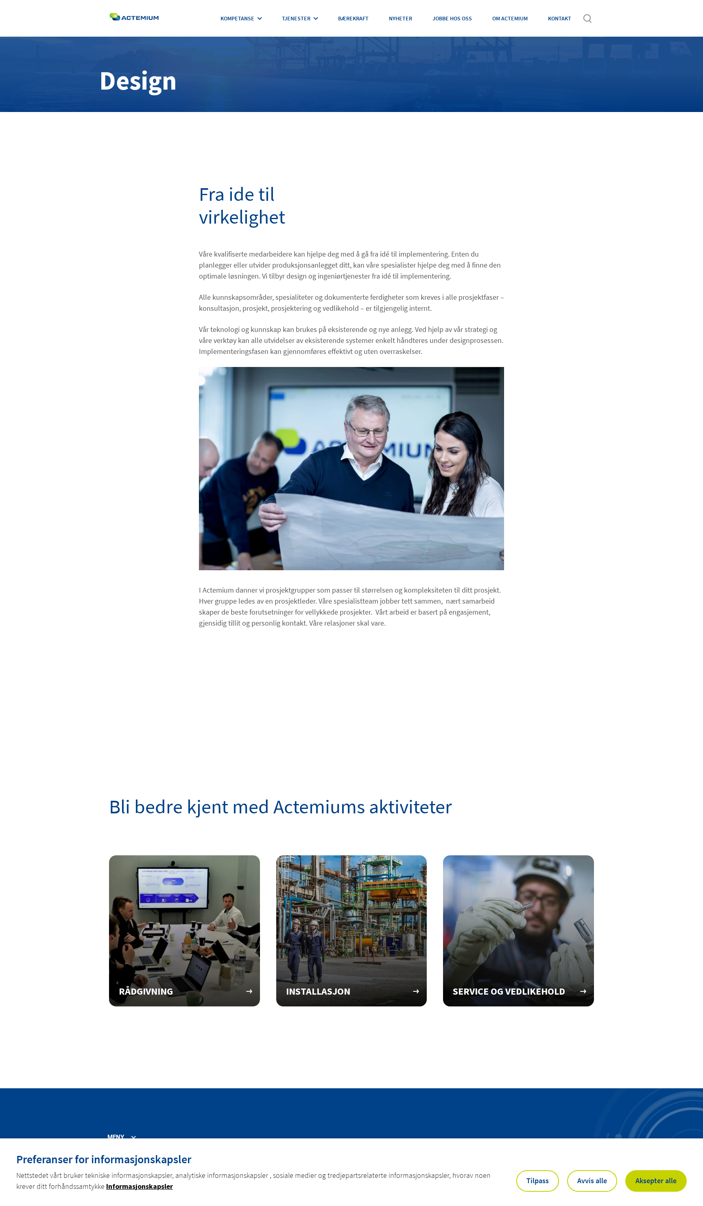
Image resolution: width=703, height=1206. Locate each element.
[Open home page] (134, 18)
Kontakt (559, 18)
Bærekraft (353, 18)
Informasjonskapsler (139, 1186)
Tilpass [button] (537, 1180)
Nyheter (400, 18)
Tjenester (296, 18)
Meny (115, 1137)
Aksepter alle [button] (656, 1180)
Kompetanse (237, 18)
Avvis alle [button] (592, 1180)
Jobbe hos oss (452, 18)
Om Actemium (510, 18)
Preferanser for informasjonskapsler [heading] (103, 1159)
